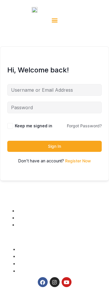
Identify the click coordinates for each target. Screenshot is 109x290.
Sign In (54, 146)
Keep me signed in (33, 125)
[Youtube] (67, 282)
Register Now (78, 160)
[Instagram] (55, 282)
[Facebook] (43, 282)
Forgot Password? (84, 125)
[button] (54, 20)
